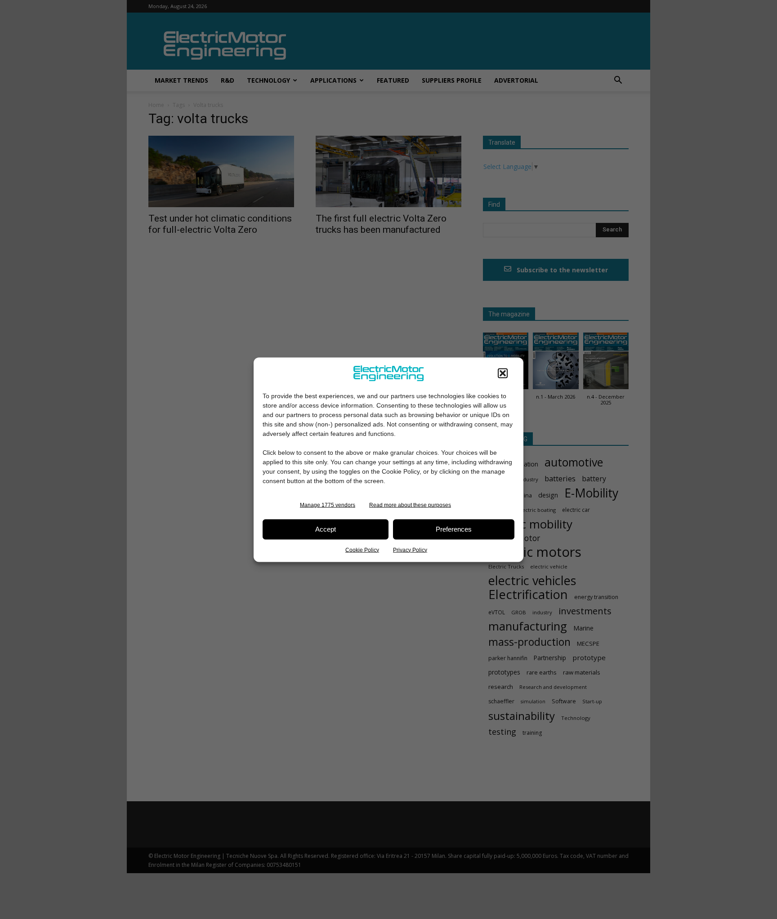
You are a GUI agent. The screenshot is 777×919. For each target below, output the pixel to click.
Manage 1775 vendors (327, 505)
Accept (325, 529)
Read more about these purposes (410, 505)
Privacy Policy (410, 549)
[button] (502, 372)
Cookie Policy (362, 549)
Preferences (454, 529)
